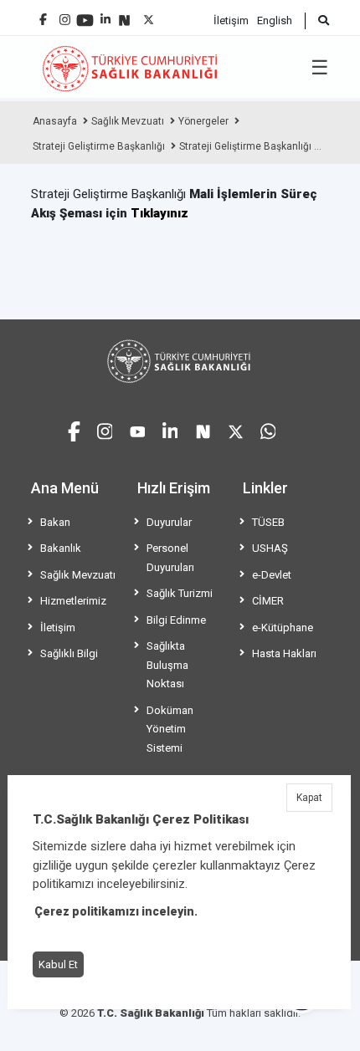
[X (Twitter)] (148, 15)
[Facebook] (43, 13)
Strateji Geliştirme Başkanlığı (99, 146)
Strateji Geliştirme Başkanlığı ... (250, 146)
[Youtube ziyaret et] (138, 429)
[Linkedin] (105, 13)
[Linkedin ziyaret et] (170, 429)
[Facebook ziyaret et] (74, 428)
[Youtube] (85, 14)
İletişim (231, 20)
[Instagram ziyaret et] (105, 429)
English (274, 20)
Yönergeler (203, 121)
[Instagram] (64, 15)
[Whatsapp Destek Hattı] (268, 429)
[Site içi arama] (317, 21)
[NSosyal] (124, 14)
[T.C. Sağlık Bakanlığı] (180, 361)
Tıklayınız (159, 213)
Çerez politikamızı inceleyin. (116, 911)
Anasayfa (55, 121)
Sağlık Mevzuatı (127, 121)
